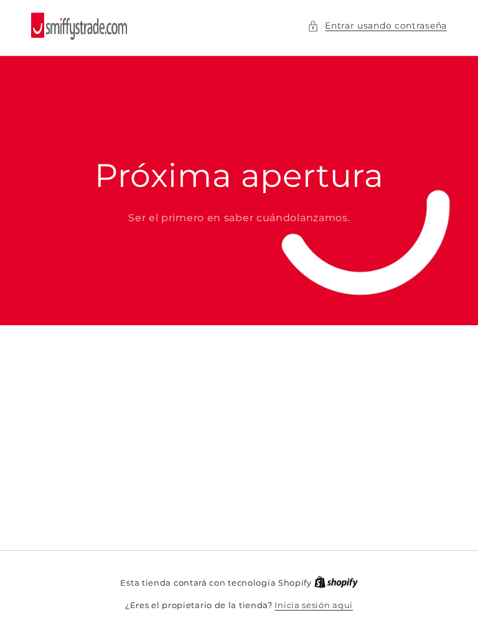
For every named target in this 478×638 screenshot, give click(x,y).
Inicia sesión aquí (313, 605)
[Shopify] (336, 583)
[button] (377, 26)
